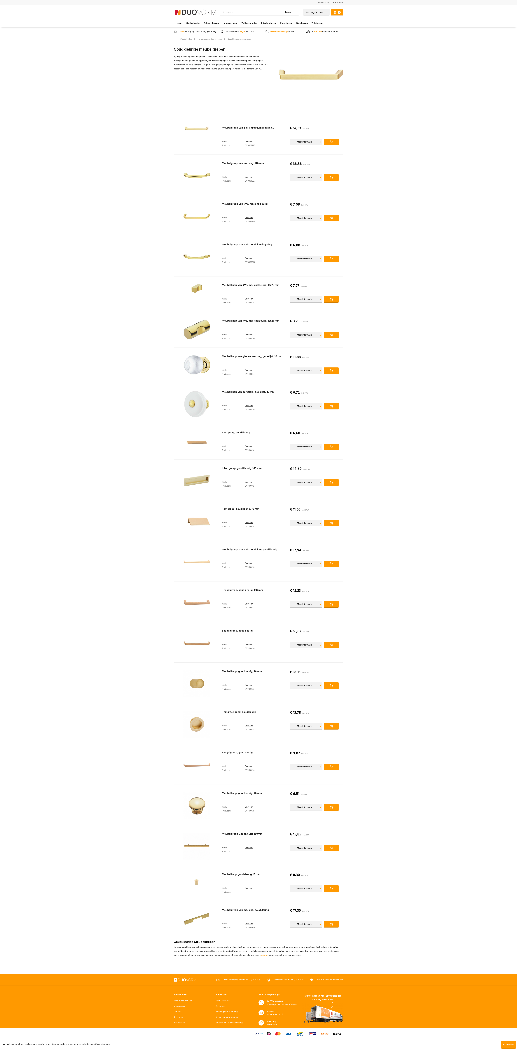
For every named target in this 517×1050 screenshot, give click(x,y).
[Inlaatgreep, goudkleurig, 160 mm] (197, 480)
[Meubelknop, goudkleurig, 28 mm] (197, 683)
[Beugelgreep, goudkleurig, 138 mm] (197, 602)
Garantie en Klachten (183, 1000)
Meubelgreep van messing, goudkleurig (245, 910)
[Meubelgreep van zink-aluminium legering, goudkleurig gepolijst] (197, 256)
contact (265, 955)
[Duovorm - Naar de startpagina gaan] (195, 12)
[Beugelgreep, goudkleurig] (197, 643)
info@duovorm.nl (275, 1014)
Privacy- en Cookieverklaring (229, 1023)
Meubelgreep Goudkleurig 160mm (242, 834)
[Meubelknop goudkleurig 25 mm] (197, 884)
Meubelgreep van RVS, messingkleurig (245, 204)
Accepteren (508, 1045)
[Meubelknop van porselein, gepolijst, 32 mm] (197, 404)
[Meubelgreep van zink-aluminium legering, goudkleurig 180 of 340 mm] (197, 137)
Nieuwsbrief (323, 2)
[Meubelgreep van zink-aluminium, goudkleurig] (197, 561)
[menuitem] (323, 2)
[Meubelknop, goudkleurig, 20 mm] (197, 805)
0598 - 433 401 (277, 1001)
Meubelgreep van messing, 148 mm (243, 164)
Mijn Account (180, 1006)
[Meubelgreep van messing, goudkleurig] (197, 920)
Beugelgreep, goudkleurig (237, 631)
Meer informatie (304, 142)
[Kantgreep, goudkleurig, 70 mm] (197, 521)
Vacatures (220, 1006)
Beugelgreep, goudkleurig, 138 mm (242, 590)
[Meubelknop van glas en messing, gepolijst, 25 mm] (197, 366)
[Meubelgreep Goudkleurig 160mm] (197, 846)
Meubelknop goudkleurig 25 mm (241, 875)
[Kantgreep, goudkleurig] (197, 442)
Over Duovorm (223, 1000)
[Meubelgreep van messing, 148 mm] (197, 175)
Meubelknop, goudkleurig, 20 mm (242, 793)
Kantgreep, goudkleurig (236, 433)
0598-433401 (272, 1024)
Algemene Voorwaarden (227, 1017)
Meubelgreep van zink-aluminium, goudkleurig (249, 550)
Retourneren (179, 1017)
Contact (177, 1012)
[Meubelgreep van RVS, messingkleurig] (197, 216)
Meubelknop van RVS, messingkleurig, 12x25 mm (250, 285)
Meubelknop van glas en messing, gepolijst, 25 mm (252, 357)
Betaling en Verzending (227, 1012)
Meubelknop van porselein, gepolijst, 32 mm (248, 392)
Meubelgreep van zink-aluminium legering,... (248, 128)
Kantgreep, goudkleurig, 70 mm (240, 509)
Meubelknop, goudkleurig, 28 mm (242, 672)
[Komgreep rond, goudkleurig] (197, 724)
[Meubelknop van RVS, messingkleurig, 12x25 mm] (197, 295)
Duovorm (249, 141)
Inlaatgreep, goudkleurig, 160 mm (242, 469)
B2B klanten (338, 2)
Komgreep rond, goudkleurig (239, 712)
